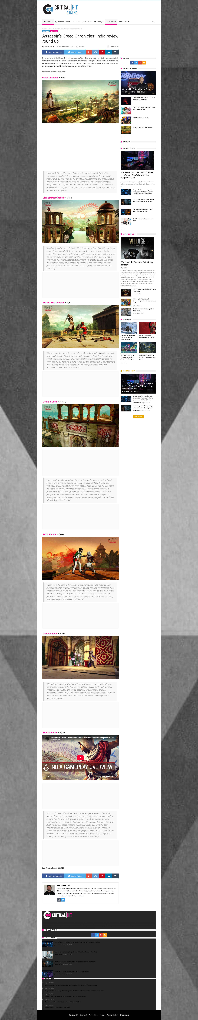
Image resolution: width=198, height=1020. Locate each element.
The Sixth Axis (50, 732)
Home (44, 28)
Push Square (49, 534)
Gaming (50, 28)
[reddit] (95, 52)
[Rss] (144, 63)
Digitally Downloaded (53, 197)
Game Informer (50, 77)
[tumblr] (115, 52)
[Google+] (140, 63)
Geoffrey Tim (48, 46)
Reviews (54, 31)
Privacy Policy (112, 1015)
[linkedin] (108, 52)
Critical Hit (73, 1015)
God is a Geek (50, 401)
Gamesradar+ (50, 633)
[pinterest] (102, 52)
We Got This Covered (53, 302)
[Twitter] (136, 63)
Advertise (93, 1015)
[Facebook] (132, 63)
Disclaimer (124, 1015)
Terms (102, 1015)
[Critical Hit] (60, 3)
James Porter (126, 391)
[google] (89, 52)
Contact (83, 1015)
